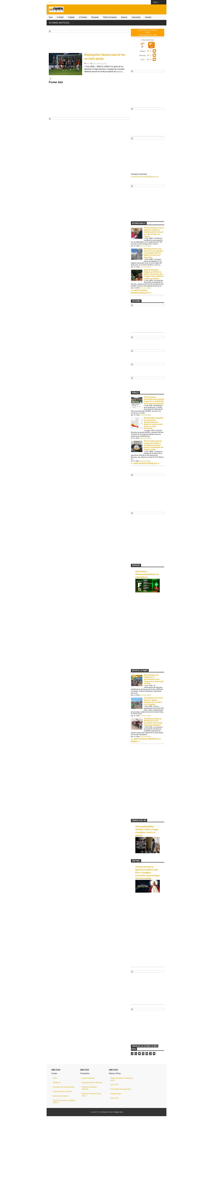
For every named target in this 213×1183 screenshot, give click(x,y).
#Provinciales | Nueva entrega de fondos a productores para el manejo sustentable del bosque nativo (153, 445)
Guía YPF (114, 1085)
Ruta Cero (115, 1098)
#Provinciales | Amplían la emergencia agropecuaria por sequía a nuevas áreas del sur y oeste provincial (153, 423)
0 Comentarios (144, 245)
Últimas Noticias (59, 22)
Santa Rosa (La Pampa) (147, 30)
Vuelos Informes (88, 1078)
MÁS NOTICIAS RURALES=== (147, 463)
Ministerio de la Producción (63, 1087)
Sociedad (148, 17)
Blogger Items (118, 1112)
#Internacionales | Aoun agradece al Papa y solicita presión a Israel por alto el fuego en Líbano (154, 232)
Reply (87, 63)
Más (150, 245)
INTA (55, 1078)
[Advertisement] (89, 99)
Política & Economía (110, 17)
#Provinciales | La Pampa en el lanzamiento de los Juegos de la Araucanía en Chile (154, 679)
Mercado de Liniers (60, 1096)
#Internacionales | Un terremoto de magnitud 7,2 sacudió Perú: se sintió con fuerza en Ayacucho (153, 253)
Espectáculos (136, 17)
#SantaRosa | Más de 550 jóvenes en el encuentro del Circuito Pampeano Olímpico (153, 722)
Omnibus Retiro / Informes (92, 1083)
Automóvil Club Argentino (121, 1089)
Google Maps (116, 1094)
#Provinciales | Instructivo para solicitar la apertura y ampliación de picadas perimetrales (154, 400)
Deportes (124, 17)
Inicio (50, 2)
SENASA (56, 1083)
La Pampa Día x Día (106, 1112)
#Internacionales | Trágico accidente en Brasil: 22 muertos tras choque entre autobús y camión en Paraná (154, 274)
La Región (71, 17)
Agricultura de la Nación (62, 1091)
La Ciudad (60, 17)
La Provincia (83, 17)
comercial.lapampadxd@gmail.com (145, 177)
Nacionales (95, 17)
